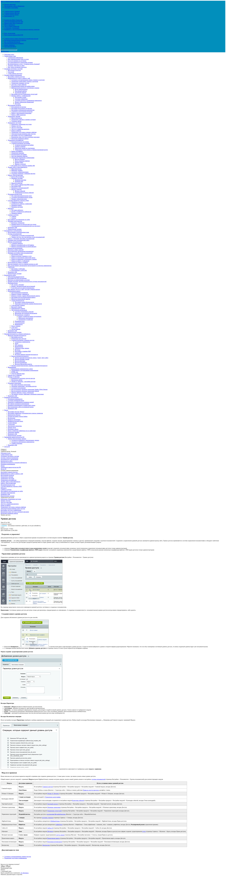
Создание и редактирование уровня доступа (17, 856)
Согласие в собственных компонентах (22, 442)
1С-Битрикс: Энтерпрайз (11, 28)
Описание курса (9, 54)
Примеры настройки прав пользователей (20, 253)
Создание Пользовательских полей (21, 197)
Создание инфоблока (21, 99)
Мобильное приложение (25, 318)
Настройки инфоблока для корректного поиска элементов (25, 413)
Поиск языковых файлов (22, 161)
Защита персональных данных (17, 438)
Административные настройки (20, 143)
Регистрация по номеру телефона (18, 262)
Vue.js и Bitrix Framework (11, 26)
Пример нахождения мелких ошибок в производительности (29, 365)
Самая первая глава (10, 56)
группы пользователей (98, 779)
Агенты (13, 218)
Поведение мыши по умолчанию (25, 148)
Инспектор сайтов (16, 380)
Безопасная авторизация (15, 248)
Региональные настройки (19, 154)
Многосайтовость (9, 24)
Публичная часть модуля (18, 338)
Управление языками (17, 153)
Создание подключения (18, 388)
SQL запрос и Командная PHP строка (22, 184)
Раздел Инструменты (17, 176)
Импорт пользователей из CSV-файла (22, 245)
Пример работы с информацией (20, 95)
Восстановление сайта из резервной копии (21, 407)
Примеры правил (16, 205)
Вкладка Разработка (21, 362)
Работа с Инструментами (15, 175)
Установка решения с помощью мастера (23, 173)
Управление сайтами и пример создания (23, 119)
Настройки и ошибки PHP (23, 351)
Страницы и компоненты (22, 342)
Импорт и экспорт (20, 164)
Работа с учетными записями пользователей (21, 238)
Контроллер (46, 845)
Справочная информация (15, 57)
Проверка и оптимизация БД (20, 188)
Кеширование (19, 346)
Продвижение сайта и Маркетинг (14, 6)
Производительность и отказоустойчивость (17, 334)
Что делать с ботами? (17, 284)
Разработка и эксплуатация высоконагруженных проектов (21, 29)
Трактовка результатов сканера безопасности (28, 303)
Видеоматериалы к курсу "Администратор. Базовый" (24, 64)
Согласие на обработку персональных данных (25, 440)
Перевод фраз (19, 162)
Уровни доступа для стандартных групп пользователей (28, 237)
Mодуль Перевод (20, 159)
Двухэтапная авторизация (19, 310)
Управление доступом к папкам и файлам (23, 132)
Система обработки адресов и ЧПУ (18, 200)
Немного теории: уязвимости (20, 294)
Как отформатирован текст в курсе (18, 59)
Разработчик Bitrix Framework (13, 20)
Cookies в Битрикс (16, 443)
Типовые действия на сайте (16, 65)
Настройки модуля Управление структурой (24, 94)
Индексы (17, 350)
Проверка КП (19, 181)
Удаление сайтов (16, 121)
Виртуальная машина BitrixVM (13, 35)
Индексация (11, 418)
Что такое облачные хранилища (20, 384)
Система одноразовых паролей (24, 311)
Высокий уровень (16, 307)
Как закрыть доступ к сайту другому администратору (24, 289)
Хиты (16, 343)
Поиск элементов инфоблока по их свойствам (22, 430)
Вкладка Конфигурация (22, 359)
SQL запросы (19, 345)
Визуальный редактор (14, 105)
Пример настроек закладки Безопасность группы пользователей (27, 281)
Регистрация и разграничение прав (18, 232)
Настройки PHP (16, 186)
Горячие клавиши (20, 146)
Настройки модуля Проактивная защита (23, 297)
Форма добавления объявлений (24, 102)
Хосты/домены (15, 329)
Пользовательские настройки (20, 142)
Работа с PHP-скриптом (18, 115)
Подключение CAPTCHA (19, 270)
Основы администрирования (13, 75)
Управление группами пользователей (22, 235)
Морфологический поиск (15, 421)
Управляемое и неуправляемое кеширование (24, 370)
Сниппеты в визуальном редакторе (21, 111)
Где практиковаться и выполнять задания (20, 62)
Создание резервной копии (16, 400)
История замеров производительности (26, 354)
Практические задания (14, 229)
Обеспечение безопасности (16, 276)
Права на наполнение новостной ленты (23, 257)
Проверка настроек (17, 207)
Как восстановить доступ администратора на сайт (23, 264)
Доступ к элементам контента (20, 129)
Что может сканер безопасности (24, 302)
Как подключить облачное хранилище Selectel (25, 391)
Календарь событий (78, 800)
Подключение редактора (18, 107)
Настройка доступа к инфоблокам (21, 135)
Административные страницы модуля (22, 340)
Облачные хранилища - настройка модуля (23, 386)
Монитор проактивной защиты (20, 299)
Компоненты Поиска (14, 415)
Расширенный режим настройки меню (23, 86)
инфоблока (59, 824)
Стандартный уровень (18, 305)
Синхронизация (19, 323)
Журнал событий (16, 189)
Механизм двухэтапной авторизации (26, 313)
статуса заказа (60, 835)
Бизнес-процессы (9, 45)
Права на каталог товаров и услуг (21, 256)
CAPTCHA (11, 267)
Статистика (11, 424)
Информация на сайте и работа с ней (19, 78)
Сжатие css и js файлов (15, 375)
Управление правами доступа (20, 83)
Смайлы (13, 216)
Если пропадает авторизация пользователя (20, 251)
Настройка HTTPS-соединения (17, 278)
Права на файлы (16, 130)
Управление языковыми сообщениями (22, 157)
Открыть (3, 449)
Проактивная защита (14, 291)
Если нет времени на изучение (17, 61)
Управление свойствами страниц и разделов (24, 81)
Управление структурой (54, 811)
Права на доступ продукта (91, 790)
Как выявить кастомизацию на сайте (19, 219)
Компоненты (19, 324)
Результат (17, 103)
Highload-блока (55, 821)
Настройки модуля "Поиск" (16, 411)
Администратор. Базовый (12, 11)
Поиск (6, 410)
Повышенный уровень (18, 308)
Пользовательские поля (15, 194)
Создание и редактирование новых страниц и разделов (28, 80)
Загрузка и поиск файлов (18, 84)
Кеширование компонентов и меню (22, 369)
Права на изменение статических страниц (24, 259)
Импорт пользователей (15, 242)
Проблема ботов (13, 283)
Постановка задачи (20, 97)
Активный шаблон (20, 92)
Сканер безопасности (17, 300)
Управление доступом (14, 122)
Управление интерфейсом (15, 140)
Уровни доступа (16, 126)
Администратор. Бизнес (11, 14)
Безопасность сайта (10, 275)
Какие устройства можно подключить (29, 316)
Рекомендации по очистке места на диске (23, 224)
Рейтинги (11, 208)
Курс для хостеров (9, 33)
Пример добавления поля (19, 199)
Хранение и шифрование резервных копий (21, 402)
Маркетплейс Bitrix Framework (13, 23)
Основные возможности (15, 399)
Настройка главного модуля (16, 76)
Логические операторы (15, 426)
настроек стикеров (47, 817)
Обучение (50, 831)
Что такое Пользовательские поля (21, 196)
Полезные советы (13, 429)
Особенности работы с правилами (21, 203)
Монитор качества (16, 183)
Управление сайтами (14, 116)
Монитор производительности (17, 335)
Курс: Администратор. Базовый (10, 1)
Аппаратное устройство (25, 319)
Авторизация (5, 51)
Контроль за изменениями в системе (19, 280)
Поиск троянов (15, 326)
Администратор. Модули (11, 13)
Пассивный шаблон (21, 91)
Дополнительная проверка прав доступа (23, 134)
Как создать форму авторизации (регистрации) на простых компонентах (29, 265)
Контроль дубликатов (17, 222)
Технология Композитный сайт (13, 21)
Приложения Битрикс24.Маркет (14, 43)
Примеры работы (16, 213)
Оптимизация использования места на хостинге (25, 226)
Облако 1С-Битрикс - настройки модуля (23, 381)
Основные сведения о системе (13, 69)
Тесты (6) (7, 446)
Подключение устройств (22, 315)
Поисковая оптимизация (54, 841)
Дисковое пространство (15, 221)
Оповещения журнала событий (24, 192)
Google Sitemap (12, 423)
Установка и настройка (11, 7)
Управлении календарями (52, 797)
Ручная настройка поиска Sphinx (17, 416)
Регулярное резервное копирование (18, 403)
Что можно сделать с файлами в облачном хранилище (27, 394)
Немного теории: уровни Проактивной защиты (25, 296)
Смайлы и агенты (13, 215)
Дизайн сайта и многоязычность (17, 167)
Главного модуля (48, 786)
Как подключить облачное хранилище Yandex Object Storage (29, 389)
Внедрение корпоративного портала (15, 40)
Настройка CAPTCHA (18, 269)
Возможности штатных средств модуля (23, 378)
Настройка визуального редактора (21, 108)
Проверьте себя (12, 227)
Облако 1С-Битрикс (14, 376)
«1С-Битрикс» (24, 873)
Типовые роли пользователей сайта (18, 240)
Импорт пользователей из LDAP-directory (23, 246)
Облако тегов (12, 427)
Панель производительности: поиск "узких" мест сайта (31, 357)
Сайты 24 (50, 828)
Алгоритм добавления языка (20, 172)
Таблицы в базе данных (22, 348)
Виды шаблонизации (21, 89)
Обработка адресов (17, 202)
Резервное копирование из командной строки (21, 405)
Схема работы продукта (15, 73)
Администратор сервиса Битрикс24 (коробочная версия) (21, 38)
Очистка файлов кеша (18, 373)
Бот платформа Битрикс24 (12, 42)
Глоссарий (11, 72)
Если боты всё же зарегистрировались (22, 288)
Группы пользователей (15, 234)
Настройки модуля (17, 337)
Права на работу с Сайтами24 (20, 261)
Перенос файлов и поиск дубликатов (22, 392)
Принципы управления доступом (21, 124)
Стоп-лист (14, 327)
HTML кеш (14, 372)
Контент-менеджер (10, 4)
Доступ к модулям (16, 127)
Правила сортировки (14, 419)
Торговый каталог (52, 804)
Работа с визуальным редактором (21, 113)
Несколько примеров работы (20, 138)
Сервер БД (18, 353)
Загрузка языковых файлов (19, 156)
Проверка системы (17, 178)
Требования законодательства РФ (14, 437)
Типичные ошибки (13, 432)
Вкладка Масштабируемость (23, 364)
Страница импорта (17, 243)
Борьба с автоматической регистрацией (23, 286)
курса (144, 831)
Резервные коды (20, 321)
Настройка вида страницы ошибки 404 (23, 165)
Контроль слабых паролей (15, 249)
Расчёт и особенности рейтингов (21, 211)
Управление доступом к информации (15, 858)
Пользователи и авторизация (13, 230)
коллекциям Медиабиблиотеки (56, 814)
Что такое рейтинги (17, 210)
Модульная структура (14, 70)
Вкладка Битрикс (20, 361)
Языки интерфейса (17, 151)
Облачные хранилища (14, 383)
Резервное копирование (11, 397)
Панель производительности (20, 356)
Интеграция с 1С (9, 16)
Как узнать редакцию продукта (17, 67)
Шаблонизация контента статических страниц (25, 88)
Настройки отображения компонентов (22, 110)
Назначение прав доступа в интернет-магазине (25, 137)
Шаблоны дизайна (16, 170)
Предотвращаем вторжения (19, 292)
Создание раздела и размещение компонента (28, 100)
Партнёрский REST (10, 46)
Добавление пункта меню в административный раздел (31, 149)
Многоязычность (16, 169)
